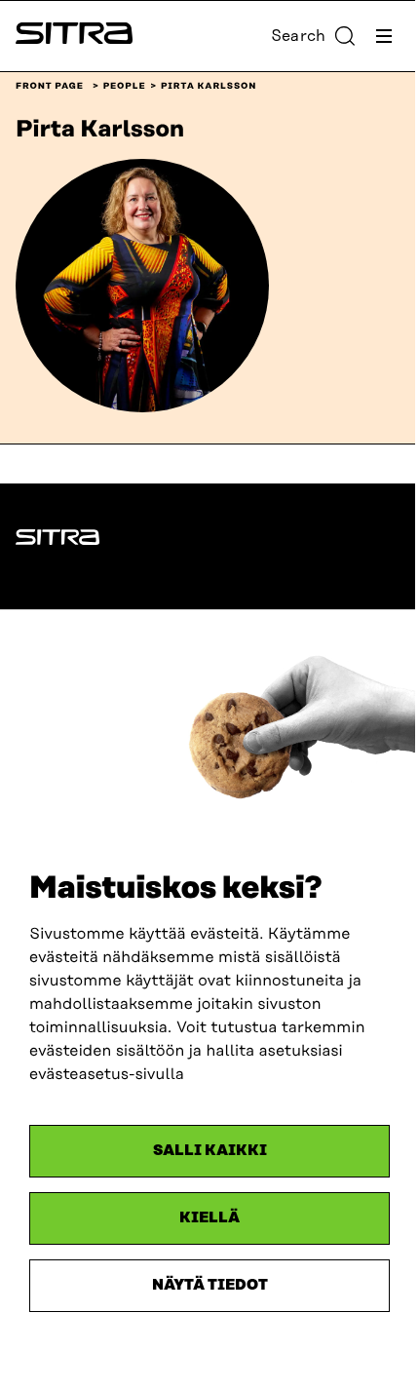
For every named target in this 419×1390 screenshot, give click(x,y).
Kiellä (209, 1218)
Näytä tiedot (210, 1285)
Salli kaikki (210, 1150)
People (124, 87)
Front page (50, 87)
